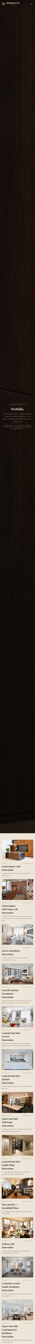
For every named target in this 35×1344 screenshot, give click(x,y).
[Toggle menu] (31, 3)
